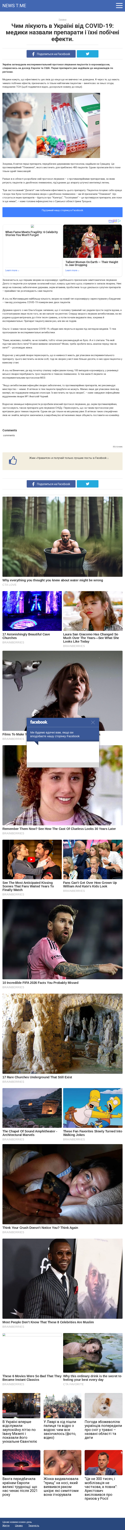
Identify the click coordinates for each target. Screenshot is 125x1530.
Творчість (33, 1525)
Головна (62, 19)
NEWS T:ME (14, 5)
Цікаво (19, 1525)
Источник (118, 446)
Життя (5, 1525)
